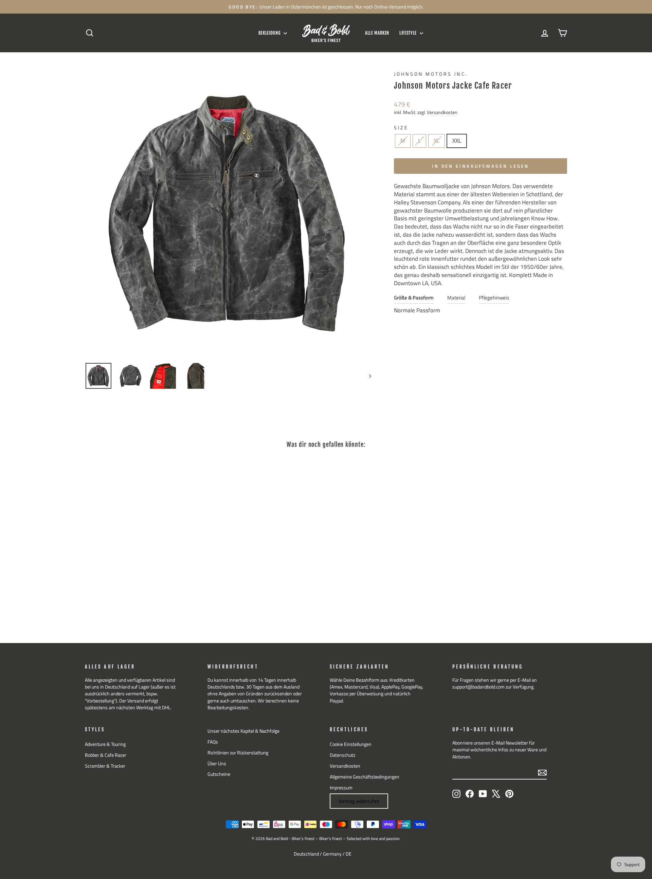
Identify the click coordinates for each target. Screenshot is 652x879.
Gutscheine (218, 774)
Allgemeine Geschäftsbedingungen (364, 777)
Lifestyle (408, 33)
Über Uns (216, 763)
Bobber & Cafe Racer (105, 755)
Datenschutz (342, 755)
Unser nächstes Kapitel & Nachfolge (243, 731)
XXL (456, 140)
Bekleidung (270, 33)
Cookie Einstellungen (351, 744)
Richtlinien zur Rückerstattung (237, 752)
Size (401, 128)
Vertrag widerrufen (359, 801)
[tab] (414, 299)
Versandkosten (442, 112)
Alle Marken (377, 33)
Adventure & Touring (105, 744)
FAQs (212, 742)
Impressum (341, 787)
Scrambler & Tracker (105, 766)
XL (436, 140)
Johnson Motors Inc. (431, 74)
